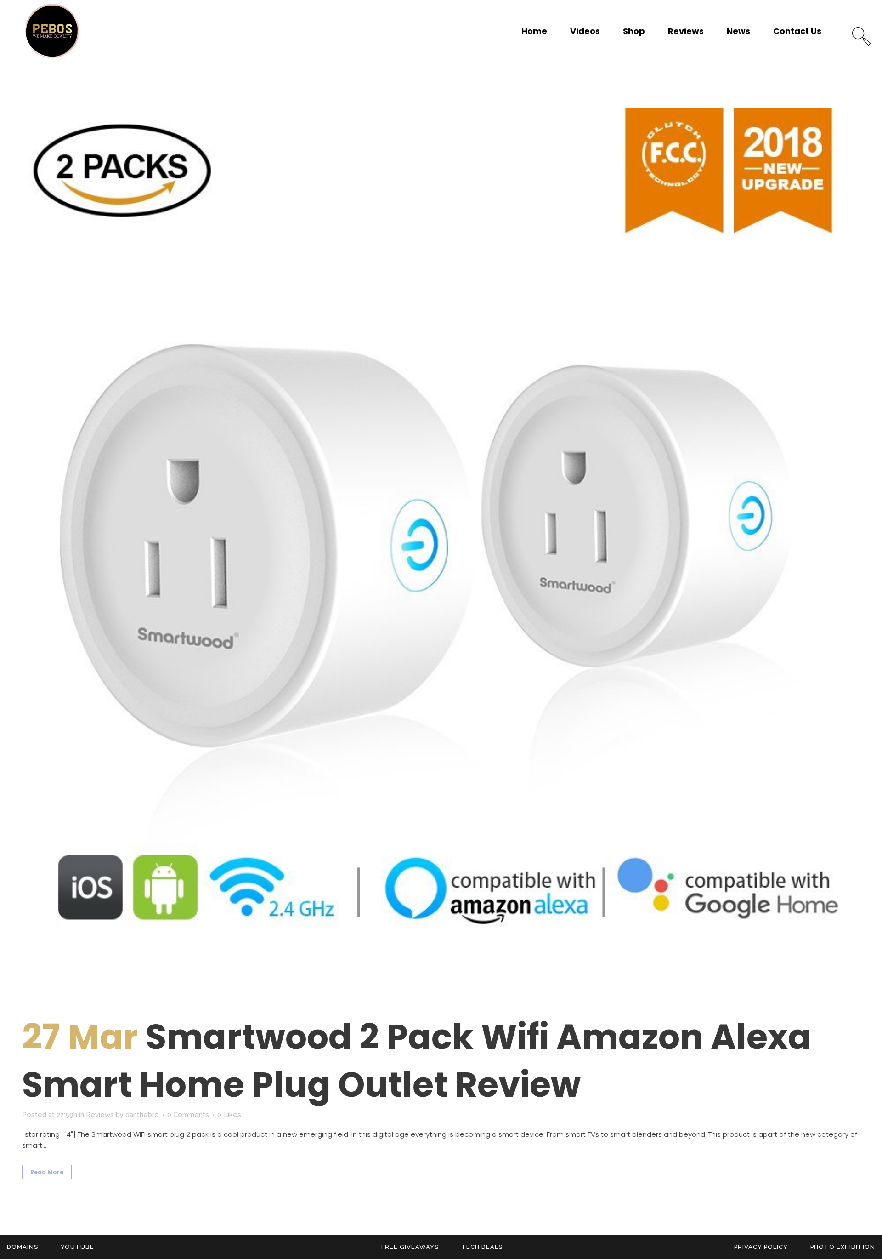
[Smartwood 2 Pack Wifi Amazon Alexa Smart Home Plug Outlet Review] (441, 549)
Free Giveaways (410, 1246)
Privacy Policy (761, 1246)
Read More (46, 1172)
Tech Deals (482, 1246)
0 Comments (188, 1115)
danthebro (142, 1115)
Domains (22, 1246)
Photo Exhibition (842, 1246)
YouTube (77, 1246)
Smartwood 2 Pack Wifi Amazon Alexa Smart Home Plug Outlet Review (416, 1061)
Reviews (100, 1115)
